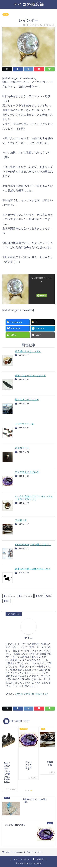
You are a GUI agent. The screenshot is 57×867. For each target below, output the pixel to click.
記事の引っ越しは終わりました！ (33, 568)
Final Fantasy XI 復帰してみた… (33, 544)
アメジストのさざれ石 (27, 472)
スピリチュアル (26, 596)
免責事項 (40, 859)
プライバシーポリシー (22, 859)
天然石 (40, 596)
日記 (49, 596)
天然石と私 (21, 520)
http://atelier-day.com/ (32, 693)
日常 (5, 14)
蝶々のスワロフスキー (27, 399)
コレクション (10, 596)
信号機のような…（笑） (28, 351)
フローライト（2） (25, 423)
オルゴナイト (22, 448)
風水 (7, 601)
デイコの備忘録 (28, 4)
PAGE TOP (52, 838)
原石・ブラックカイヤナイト (30, 375)
